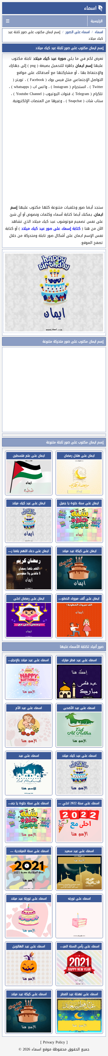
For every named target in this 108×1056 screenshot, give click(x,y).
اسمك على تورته (79, 898)
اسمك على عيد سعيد (79, 851)
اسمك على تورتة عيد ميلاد (29, 898)
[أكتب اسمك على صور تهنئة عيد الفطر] (79, 1031)
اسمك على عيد (29, 756)
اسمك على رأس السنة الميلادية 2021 (74, 946)
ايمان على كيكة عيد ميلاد (79, 551)
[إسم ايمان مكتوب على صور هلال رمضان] (79, 493)
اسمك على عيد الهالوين (28, 946)
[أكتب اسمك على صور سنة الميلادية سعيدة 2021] (28, 888)
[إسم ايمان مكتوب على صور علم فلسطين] (28, 493)
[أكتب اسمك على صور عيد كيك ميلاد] (79, 793)
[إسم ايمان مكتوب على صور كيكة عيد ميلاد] (79, 588)
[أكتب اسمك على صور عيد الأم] (28, 745)
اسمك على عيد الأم (28, 708)
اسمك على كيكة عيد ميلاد (29, 994)
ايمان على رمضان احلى (28, 598)
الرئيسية (96, 21)
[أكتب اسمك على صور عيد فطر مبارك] (79, 697)
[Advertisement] (54, 154)
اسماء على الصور (78, 32)
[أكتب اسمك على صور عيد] (28, 793)
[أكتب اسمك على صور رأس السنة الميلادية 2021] (79, 983)
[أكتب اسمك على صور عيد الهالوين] (28, 983)
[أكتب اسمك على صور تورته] (79, 935)
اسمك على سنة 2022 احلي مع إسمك (73, 803)
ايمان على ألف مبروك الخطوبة (79, 598)
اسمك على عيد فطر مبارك (79, 660)
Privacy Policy (54, 1042)
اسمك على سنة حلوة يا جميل (28, 803)
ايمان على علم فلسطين (29, 456)
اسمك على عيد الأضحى (79, 708)
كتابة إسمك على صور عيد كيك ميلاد (50, 228)
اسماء (90, 8)
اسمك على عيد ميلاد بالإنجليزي (28, 660)
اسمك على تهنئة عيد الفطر (79, 994)
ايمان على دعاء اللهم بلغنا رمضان (26, 551)
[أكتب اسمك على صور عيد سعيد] (79, 888)
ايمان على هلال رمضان (79, 456)
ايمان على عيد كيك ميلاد (28, 503)
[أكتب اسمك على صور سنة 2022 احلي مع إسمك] (79, 840)
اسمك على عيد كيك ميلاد (79, 756)
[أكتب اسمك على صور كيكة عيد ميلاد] (28, 1031)
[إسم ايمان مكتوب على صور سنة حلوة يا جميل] (79, 540)
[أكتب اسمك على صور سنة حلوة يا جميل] (28, 840)
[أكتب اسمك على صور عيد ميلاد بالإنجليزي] (28, 697)
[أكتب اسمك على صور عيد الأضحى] (79, 745)
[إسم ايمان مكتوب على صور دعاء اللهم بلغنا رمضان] (28, 588)
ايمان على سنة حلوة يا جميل (79, 503)
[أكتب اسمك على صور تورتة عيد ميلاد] (28, 935)
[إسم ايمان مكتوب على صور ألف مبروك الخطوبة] (79, 635)
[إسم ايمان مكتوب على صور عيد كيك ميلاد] (28, 540)
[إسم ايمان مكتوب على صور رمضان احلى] (28, 635)
